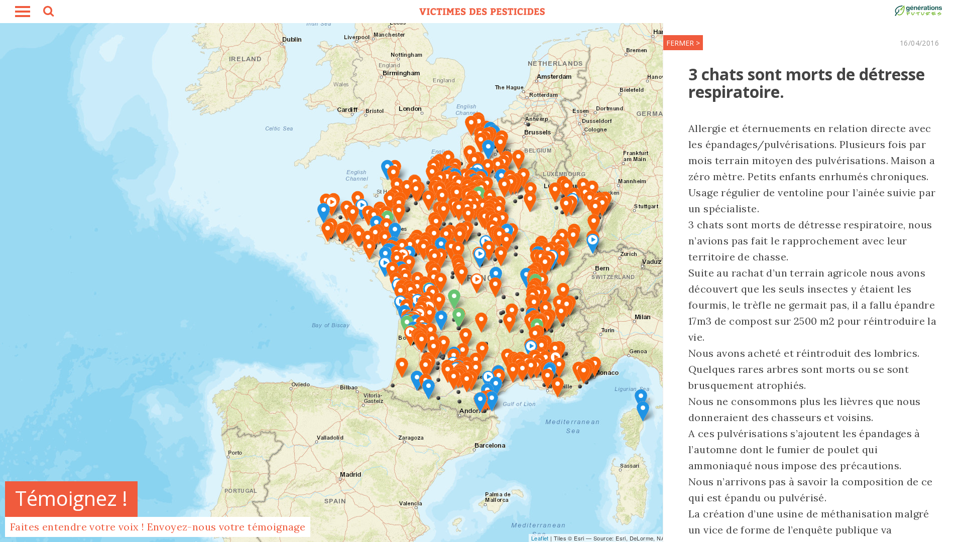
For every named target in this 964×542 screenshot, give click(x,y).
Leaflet (540, 538)
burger (22, 11)
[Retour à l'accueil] (482, 11)
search (47, 12)
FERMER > (683, 43)
